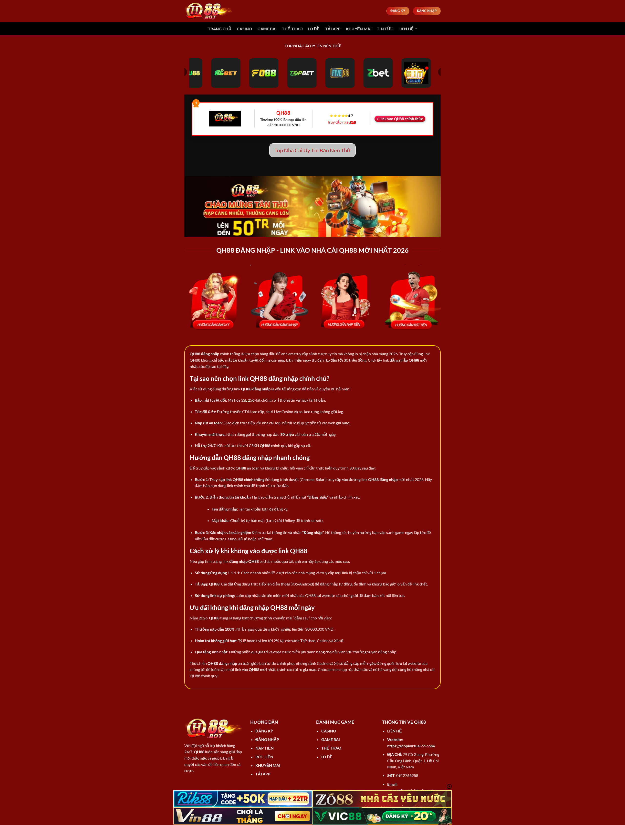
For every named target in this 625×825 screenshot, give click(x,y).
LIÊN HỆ (406, 28)
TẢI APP (333, 28)
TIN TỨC (385, 28)
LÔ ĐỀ (314, 28)
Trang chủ (219, 28)
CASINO (244, 28)
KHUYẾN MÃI (359, 28)
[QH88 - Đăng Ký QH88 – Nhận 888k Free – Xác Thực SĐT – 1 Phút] (208, 11)
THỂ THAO (292, 28)
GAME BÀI (267, 28)
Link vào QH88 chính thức (401, 118)
